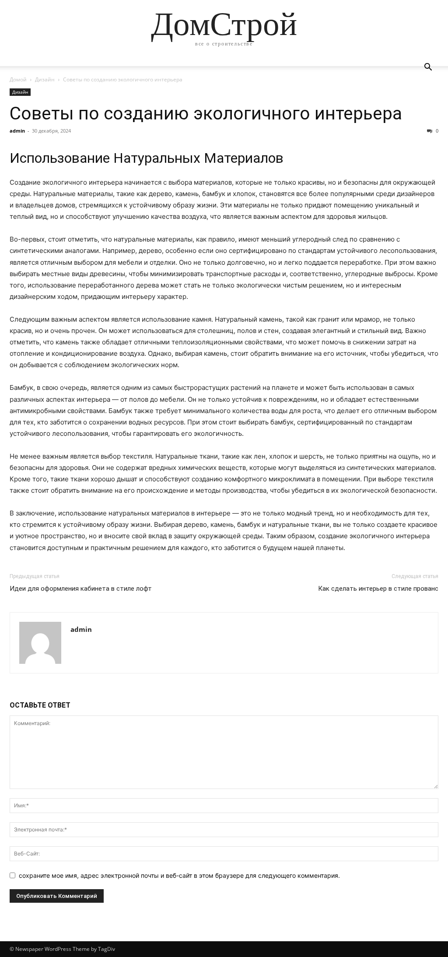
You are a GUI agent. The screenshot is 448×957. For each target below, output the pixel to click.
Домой (18, 79)
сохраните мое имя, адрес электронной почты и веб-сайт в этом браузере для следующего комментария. (179, 875)
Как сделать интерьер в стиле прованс (378, 588)
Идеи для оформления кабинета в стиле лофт (81, 588)
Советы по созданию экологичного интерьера (206, 113)
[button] (427, 68)
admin (17, 130)
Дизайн (45, 79)
